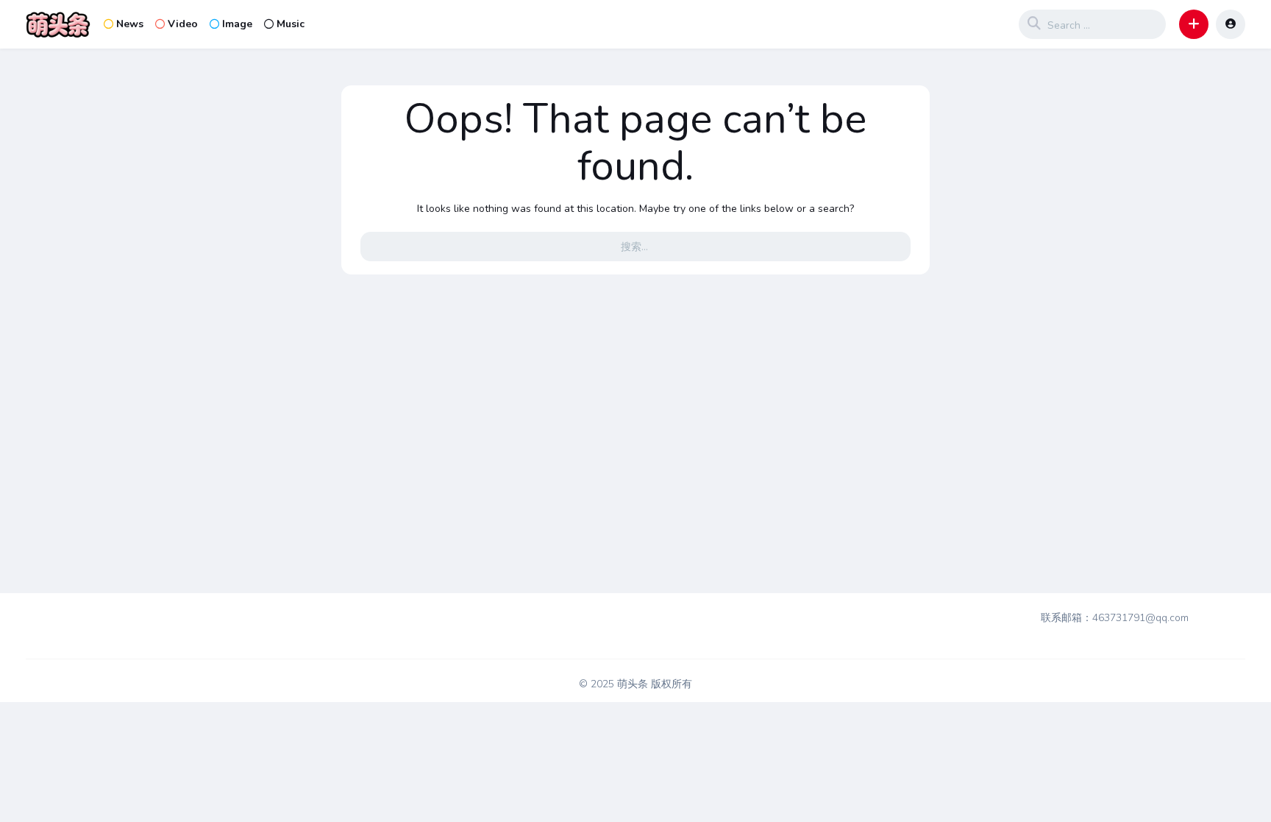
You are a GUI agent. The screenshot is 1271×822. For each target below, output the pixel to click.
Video (183, 24)
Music (291, 24)
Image (237, 24)
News (129, 24)
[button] (1193, 24)
